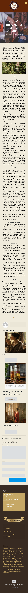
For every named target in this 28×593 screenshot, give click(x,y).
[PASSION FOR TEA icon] (17, 587)
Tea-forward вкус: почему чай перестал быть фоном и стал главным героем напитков (12, 393)
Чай (22, 34)
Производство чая (8, 563)
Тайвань (20, 564)
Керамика (6, 556)
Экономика (18, 571)
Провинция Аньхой (11, 559)
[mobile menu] (26, 3)
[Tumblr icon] (15, 587)
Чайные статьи (9, 34)
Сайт (3, 472)
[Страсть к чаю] (14, 5)
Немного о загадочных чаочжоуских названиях (10, 426)
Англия (17, 548)
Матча (6, 558)
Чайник (20, 569)
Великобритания (16, 551)
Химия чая (14, 566)
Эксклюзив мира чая (10, 509)
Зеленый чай (8, 555)
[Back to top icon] (14, 581)
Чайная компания (15, 568)
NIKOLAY (14, 324)
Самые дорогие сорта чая (12, 499)
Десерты (11, 553)
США (16, 564)
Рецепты (6, 564)
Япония (6, 573)
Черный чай (7, 571)
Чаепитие (18, 34)
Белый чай (20, 550)
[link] (14, 68)
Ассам (12, 550)
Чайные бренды (10, 501)
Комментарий (6, 445)
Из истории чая (9, 494)
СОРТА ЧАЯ (9, 531)
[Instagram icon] (14, 587)
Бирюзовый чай (8, 551)
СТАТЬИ (8, 528)
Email (4, 467)
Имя (3, 461)
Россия (12, 564)
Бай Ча (15, 550)
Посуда (5, 560)
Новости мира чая (10, 496)
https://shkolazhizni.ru (15, 317)
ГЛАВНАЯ (8, 526)
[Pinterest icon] (12, 587)
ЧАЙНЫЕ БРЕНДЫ (10, 534)
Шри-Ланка (13, 571)
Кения (19, 555)
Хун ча (19, 566)
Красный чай (18, 556)
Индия (15, 555)
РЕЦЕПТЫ (8, 536)
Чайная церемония (13, 569)
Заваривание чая (19, 553)
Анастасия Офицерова (9, 548)
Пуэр (16, 563)
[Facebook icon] (10, 587)
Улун (8, 566)
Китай (12, 556)
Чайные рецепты (10, 504)
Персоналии (18, 558)
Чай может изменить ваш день (12, 355)
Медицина (12, 558)
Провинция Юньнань (15, 561)
